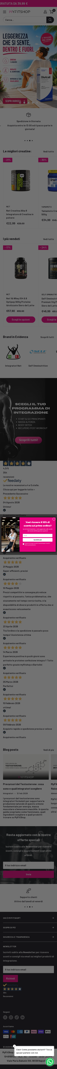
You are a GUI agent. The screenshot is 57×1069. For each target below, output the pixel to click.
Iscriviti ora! (37, 540)
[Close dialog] (54, 519)
